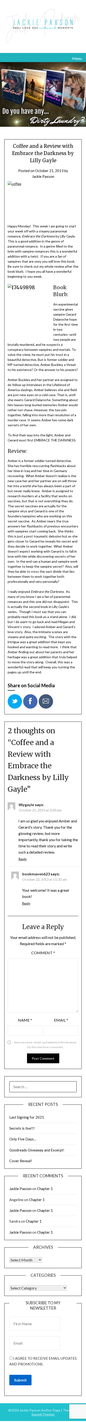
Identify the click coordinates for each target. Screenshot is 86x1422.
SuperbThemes (43, 1414)
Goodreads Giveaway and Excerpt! (36, 1150)
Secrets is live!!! (22, 1128)
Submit (20, 1380)
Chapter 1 (45, 1188)
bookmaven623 (36, 874)
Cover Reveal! (20, 1161)
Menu (77, 58)
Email (61, 1020)
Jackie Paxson (43, 176)
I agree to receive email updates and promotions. (43, 1361)
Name (25, 1020)
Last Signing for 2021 (26, 1117)
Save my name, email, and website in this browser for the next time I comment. (45, 1044)
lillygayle (26, 804)
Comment (43, 952)
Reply (22, 859)
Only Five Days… (22, 1139)
